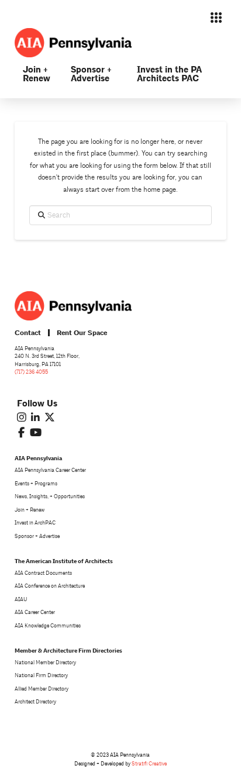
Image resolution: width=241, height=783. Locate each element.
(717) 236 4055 (31, 371)
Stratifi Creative (149, 763)
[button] (215, 17)
